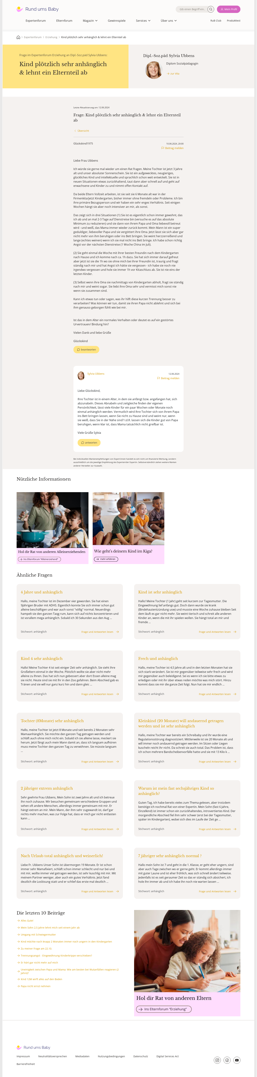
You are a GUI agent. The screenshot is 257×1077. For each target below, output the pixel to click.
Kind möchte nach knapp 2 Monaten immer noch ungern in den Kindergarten (66, 941)
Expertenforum (36, 21)
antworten (91, 442)
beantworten (88, 349)
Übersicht (83, 130)
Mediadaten (82, 1056)
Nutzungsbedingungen (111, 1056)
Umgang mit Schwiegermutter (38, 934)
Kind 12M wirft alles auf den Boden (41, 979)
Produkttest (233, 20)
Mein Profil (230, 9)
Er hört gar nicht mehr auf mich (39, 962)
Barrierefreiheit (26, 1064)
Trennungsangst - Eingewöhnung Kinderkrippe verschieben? (56, 955)
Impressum (23, 1056)
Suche (211, 9)
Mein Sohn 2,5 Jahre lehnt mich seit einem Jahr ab (50, 927)
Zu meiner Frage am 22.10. (36, 948)
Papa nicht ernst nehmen (36, 986)
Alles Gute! (27, 920)
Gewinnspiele (117, 21)
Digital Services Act (167, 1056)
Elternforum (64, 21)
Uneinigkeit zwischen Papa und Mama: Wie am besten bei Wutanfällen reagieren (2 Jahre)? (70, 971)
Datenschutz (140, 1056)
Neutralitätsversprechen (52, 1056)
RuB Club (215, 20)
